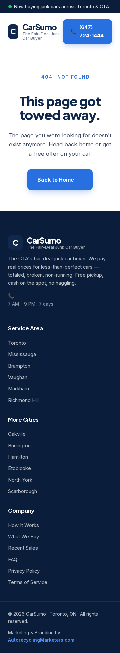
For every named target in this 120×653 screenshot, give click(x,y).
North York (20, 480)
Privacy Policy (24, 571)
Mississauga (22, 354)
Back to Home (55, 179)
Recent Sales (23, 548)
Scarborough (22, 491)
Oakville (17, 434)
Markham (18, 389)
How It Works (23, 525)
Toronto (17, 343)
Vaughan (17, 377)
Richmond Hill (23, 400)
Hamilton (18, 457)
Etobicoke (19, 468)
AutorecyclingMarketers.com (41, 640)
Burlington (19, 446)
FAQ (12, 560)
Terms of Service (27, 582)
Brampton (19, 366)
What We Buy (23, 537)
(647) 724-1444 (91, 31)
